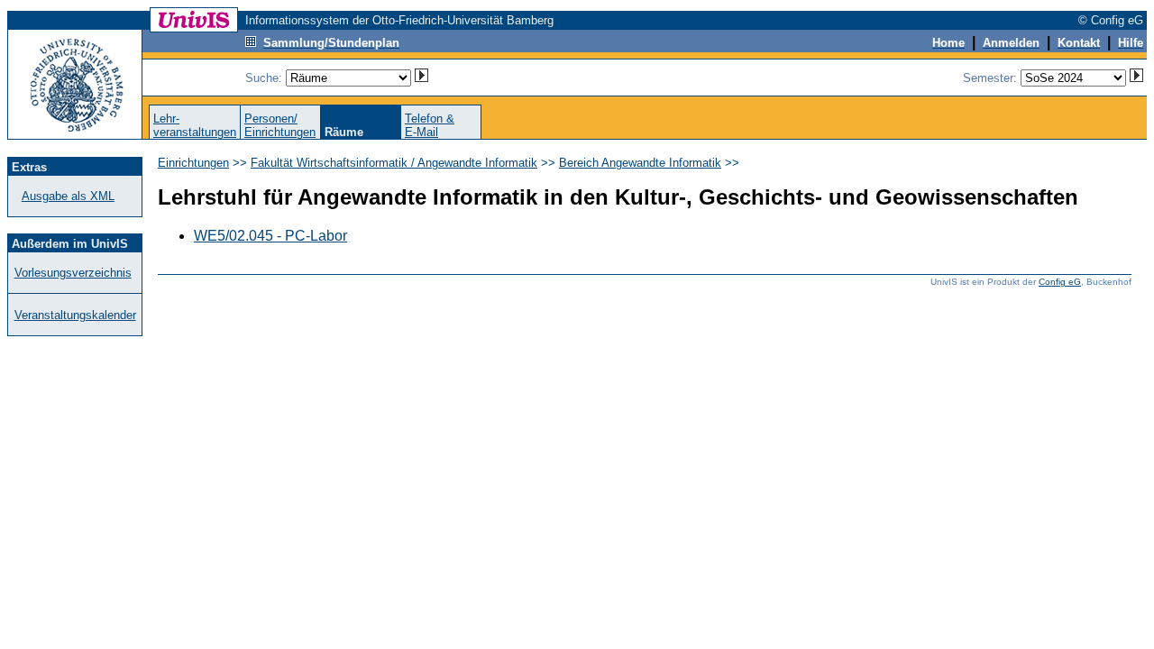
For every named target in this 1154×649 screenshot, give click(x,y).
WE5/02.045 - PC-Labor (270, 235)
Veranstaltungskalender (75, 315)
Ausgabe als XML (68, 196)
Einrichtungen (193, 162)
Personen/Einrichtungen (280, 125)
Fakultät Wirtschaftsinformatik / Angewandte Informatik (394, 162)
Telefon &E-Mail (429, 125)
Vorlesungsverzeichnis (73, 272)
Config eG (1060, 282)
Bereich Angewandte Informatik (640, 162)
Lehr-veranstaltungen (194, 125)
